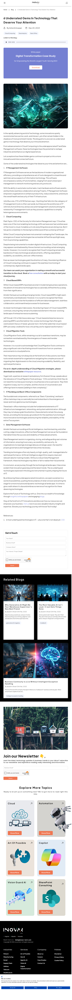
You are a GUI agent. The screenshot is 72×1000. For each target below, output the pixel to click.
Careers (40, 957)
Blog (12, 10)
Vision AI (23, 963)
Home (5, 10)
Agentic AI (23, 960)
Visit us (26, 504)
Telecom (6, 969)
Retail (5, 960)
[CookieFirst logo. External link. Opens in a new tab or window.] (2, 977)
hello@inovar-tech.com (23, 940)
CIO (63, 520)
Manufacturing (8, 957)
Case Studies (41, 960)
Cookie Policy (59, 960)
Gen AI (22, 957)
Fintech (6, 954)
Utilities (6, 966)
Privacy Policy (59, 957)
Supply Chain (7, 963)
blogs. (42, 496)
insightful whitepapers (19, 496)
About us (40, 954)
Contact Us (41, 963)
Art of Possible (25, 954)
